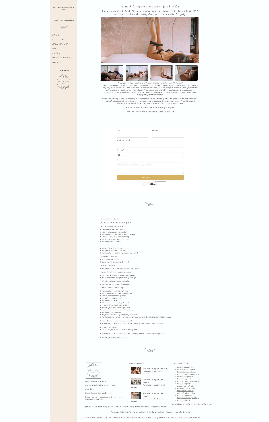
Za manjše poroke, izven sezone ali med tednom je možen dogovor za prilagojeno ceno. (134, 333)
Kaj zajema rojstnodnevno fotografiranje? (117, 284)
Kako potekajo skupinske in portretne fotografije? (120, 253)
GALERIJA (56, 53)
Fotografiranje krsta (184, 379)
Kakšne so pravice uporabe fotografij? (115, 237)
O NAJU (55, 35)
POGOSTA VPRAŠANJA (62, 57)
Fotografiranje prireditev (186, 393)
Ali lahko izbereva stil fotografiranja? (115, 303)
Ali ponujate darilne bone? (111, 241)
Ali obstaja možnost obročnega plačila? (116, 307)
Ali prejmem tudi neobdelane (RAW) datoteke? (119, 234)
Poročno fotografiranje (185, 367)
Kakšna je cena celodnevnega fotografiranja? (118, 310)
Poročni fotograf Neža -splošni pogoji (98, 393)
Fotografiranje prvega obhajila (188, 381)
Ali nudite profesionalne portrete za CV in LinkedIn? (120, 268)
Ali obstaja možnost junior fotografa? (115, 239)
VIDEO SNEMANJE (60, 44)
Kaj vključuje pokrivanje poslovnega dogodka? (119, 275)
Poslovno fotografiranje (185, 376)
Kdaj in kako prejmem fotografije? (114, 232)
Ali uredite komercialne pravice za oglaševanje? (119, 278)
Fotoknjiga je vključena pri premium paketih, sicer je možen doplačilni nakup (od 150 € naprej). (136, 317)
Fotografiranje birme (184, 383)
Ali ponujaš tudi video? (110, 300)
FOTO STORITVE (59, 39)
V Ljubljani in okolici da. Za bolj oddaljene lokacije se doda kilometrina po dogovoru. (132, 323)
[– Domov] (63, 83)
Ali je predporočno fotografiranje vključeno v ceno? (120, 314)
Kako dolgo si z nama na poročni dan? (116, 305)
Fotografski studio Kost (119, 412)
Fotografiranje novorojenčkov (188, 374)
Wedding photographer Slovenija (178, 412)
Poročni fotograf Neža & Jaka (95, 381)
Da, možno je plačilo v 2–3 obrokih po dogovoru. (120, 330)
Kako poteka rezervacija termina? (114, 230)
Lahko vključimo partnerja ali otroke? (115, 262)
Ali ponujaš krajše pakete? (111, 312)
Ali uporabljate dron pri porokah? (114, 250)
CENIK (55, 48)
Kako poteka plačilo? (109, 327)
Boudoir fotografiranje (185, 386)
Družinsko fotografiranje (186, 369)
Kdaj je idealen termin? (110, 259)
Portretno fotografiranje (186, 388)
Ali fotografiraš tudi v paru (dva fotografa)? (117, 293)
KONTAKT (56, 62)
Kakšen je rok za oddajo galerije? (114, 296)
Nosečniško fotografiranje (186, 372)
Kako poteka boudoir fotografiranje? (115, 291)
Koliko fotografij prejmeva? (112, 298)
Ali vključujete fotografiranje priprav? (115, 248)
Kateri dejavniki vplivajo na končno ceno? (117, 321)
